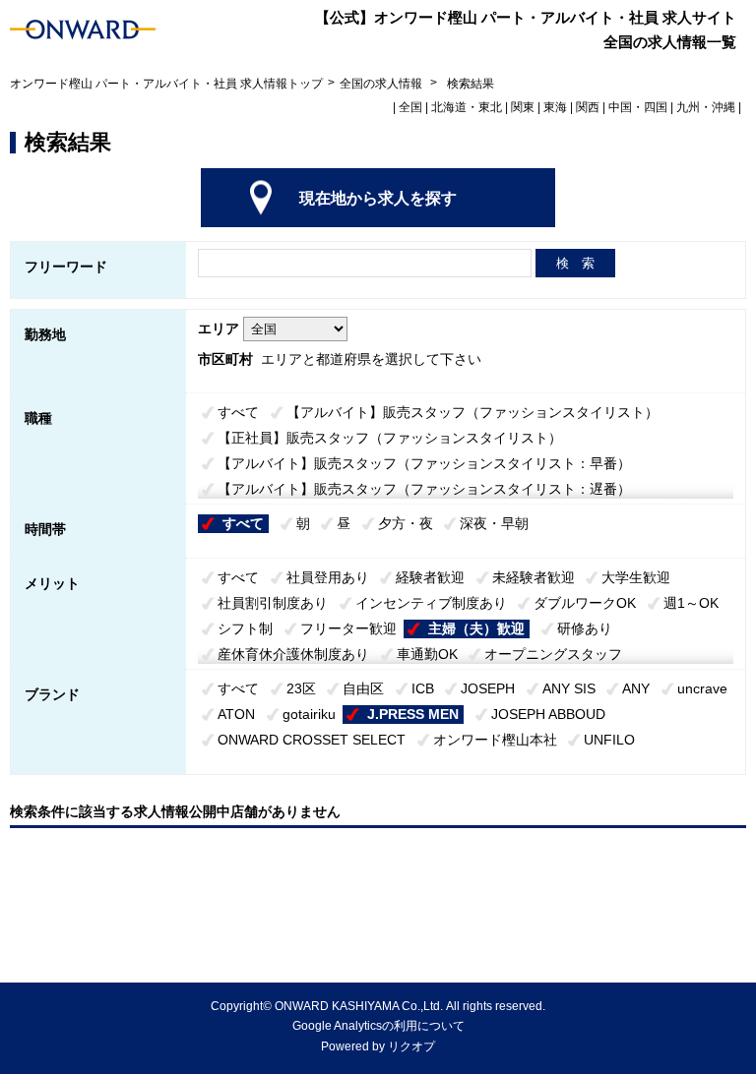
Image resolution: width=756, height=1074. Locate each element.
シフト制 (245, 628)
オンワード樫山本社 (495, 739)
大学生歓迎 (635, 577)
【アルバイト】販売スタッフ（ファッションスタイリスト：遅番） (424, 489)
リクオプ (411, 1046)
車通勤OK (427, 654)
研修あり (584, 628)
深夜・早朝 (494, 523)
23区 (301, 688)
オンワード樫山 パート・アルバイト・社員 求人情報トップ (166, 83)
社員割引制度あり (273, 603)
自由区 (363, 688)
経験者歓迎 (430, 577)
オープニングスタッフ (553, 654)
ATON (236, 714)
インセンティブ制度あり (431, 603)
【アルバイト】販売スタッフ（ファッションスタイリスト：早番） (424, 463)
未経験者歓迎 (533, 577)
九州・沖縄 (705, 107)
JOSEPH (488, 688)
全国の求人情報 (382, 83)
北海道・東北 (466, 107)
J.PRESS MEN (413, 714)
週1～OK (691, 603)
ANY (636, 688)
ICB (422, 688)
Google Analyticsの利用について (378, 1026)
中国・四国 (637, 107)
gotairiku (309, 714)
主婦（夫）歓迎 (476, 628)
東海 (555, 107)
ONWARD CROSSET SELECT (312, 739)
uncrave (702, 688)
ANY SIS (569, 688)
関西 (587, 107)
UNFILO (609, 739)
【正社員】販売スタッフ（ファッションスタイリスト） (390, 438)
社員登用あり (327, 577)
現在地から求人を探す (378, 198)
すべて (238, 412)
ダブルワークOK (585, 603)
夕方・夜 (405, 523)
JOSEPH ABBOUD (548, 714)
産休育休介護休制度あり (293, 654)
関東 (523, 107)
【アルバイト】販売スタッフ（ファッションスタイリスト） (472, 412)
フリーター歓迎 (348, 628)
